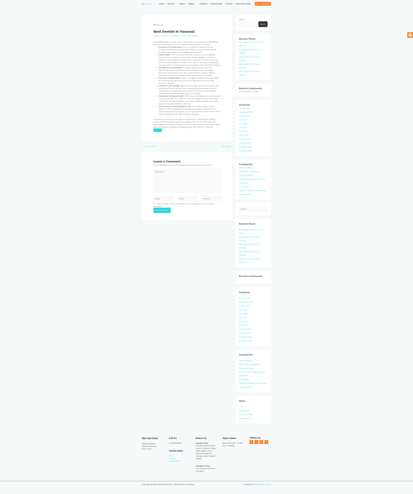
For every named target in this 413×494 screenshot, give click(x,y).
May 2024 (243, 128)
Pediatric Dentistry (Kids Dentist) (253, 190)
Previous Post (149, 146)
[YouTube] (266, 442)
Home (161, 4)
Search (242, 19)
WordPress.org (245, 418)
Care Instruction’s (243, 4)
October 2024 (244, 108)
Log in (241, 407)
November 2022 (245, 151)
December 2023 (245, 147)
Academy (203, 4)
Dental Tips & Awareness (249, 171)
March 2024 (244, 135)
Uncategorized (176, 36)
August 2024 (244, 116)
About (182, 4)
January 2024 (244, 143)
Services (170, 4)
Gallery (191, 4)
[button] (263, 4)
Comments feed (245, 414)
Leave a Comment (161, 36)
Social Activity (216, 4)
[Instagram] (261, 442)
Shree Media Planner (262, 484)
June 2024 (243, 124)
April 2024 (243, 131)
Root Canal (146, 449)
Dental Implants (245, 168)
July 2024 (243, 120)
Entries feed (244, 411)
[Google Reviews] (256, 442)
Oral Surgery (244, 187)
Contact (229, 4)
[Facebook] (251, 442)
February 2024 (245, 139)
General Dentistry (246, 175)
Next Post (227, 146)
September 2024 (246, 112)
